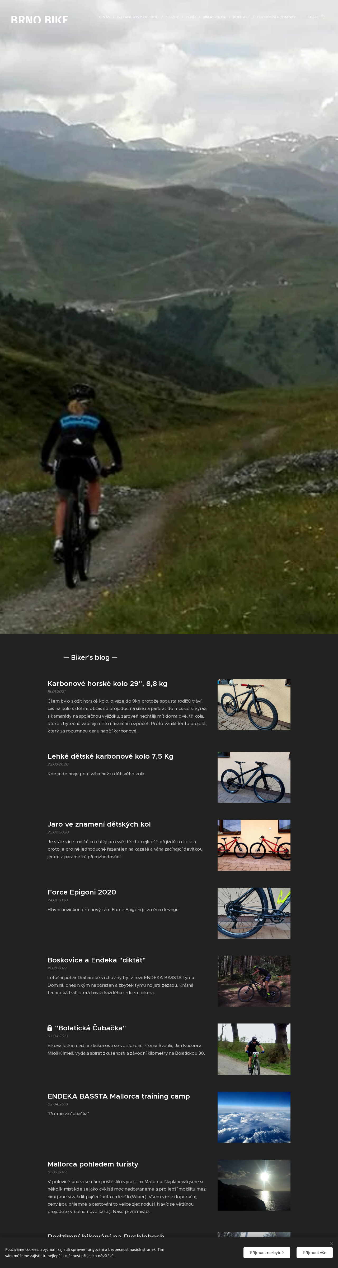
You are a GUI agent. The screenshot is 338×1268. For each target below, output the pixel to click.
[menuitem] (105, 17)
